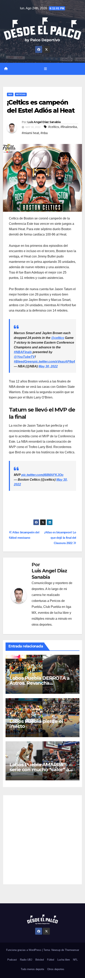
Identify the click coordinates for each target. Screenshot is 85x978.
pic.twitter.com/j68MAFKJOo (42, 475)
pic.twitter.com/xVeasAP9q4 (54, 361)
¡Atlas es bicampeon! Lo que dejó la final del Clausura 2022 (60, 538)
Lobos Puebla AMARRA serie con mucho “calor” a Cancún (39, 769)
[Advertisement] (42, 839)
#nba (44, 133)
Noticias (21, 94)
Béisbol (39, 959)
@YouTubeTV (24, 356)
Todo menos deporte (32, 969)
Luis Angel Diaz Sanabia (43, 122)
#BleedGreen (23, 361)
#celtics (53, 127)
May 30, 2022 (48, 366)
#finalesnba (68, 127)
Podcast (12, 959)
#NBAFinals (23, 352)
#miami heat (30, 133)
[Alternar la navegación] (45, 69)
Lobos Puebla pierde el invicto (36, 723)
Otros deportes (55, 969)
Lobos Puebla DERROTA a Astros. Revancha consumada (39, 683)
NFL (75, 959)
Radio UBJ (26, 959)
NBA (10, 94)
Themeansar (72, 949)
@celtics (57, 337)
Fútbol (50, 959)
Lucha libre (63, 959)
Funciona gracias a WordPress (24, 949)
